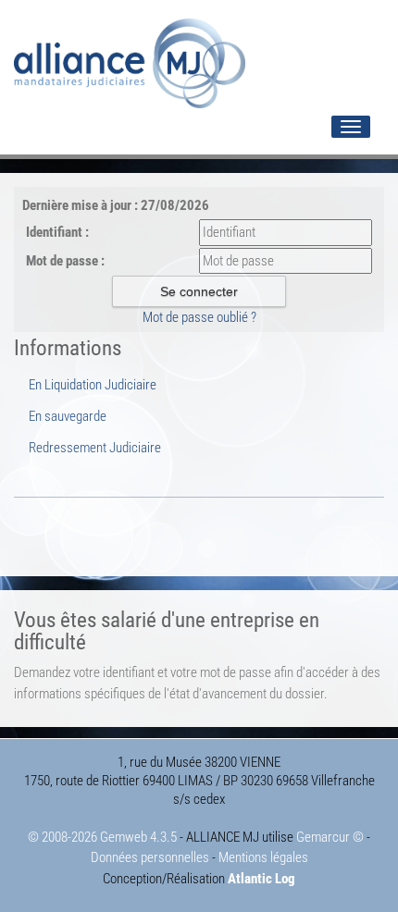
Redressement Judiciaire (95, 447)
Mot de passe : (65, 261)
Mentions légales (263, 857)
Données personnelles (150, 857)
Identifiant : (57, 232)
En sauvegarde (67, 416)
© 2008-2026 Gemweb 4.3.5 (102, 837)
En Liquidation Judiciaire (92, 384)
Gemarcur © (330, 837)
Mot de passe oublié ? (199, 317)
